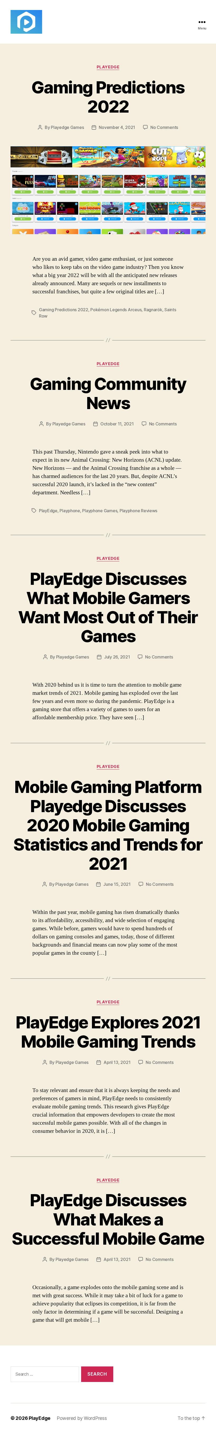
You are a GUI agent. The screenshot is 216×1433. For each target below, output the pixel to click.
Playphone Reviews (138, 510)
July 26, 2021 (117, 657)
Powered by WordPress (82, 1418)
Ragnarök (153, 309)
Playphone (70, 510)
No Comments (164, 127)
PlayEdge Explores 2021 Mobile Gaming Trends (108, 1032)
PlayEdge (108, 67)
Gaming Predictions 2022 (107, 97)
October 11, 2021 (117, 423)
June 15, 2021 (117, 884)
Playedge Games (67, 127)
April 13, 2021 (117, 1062)
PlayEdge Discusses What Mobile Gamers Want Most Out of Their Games (108, 607)
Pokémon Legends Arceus (115, 309)
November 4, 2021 (117, 127)
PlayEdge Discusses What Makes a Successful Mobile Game (108, 1219)
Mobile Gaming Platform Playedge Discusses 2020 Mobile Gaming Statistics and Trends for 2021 (108, 825)
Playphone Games (99, 510)
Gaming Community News (108, 393)
